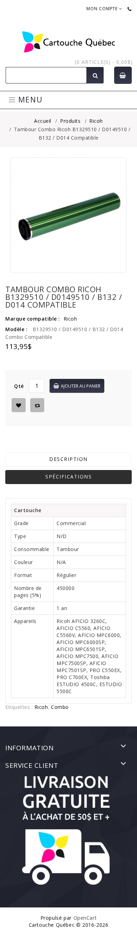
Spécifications (68, 476)
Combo (60, 707)
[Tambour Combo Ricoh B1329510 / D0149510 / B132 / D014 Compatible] (68, 215)
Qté (19, 386)
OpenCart (85, 917)
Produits (70, 121)
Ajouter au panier (80, 386)
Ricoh (96, 121)
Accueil (42, 121)
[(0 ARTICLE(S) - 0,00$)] (123, 75)
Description (68, 459)
